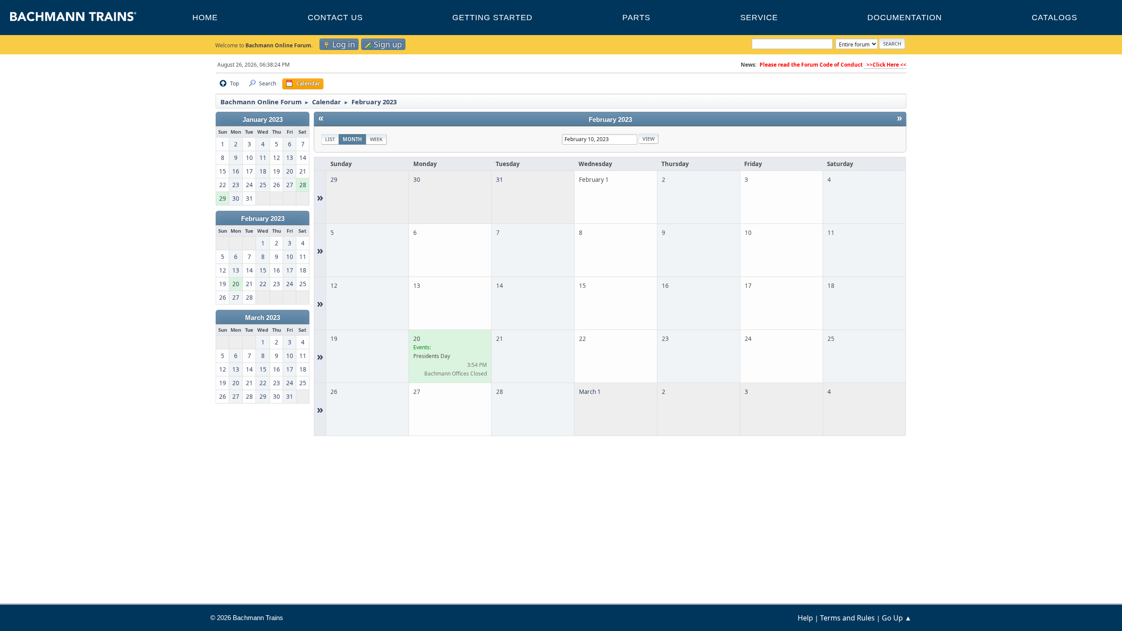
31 (499, 180)
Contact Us (335, 17)
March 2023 (262, 317)
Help (805, 618)
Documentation (904, 17)
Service (759, 17)
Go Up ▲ (897, 618)
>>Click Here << (885, 64)
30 (416, 180)
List (330, 139)
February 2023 (262, 218)
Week (376, 139)
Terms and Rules (847, 618)
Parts (636, 17)
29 (333, 180)
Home (205, 17)
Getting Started (492, 17)
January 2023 (262, 119)
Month (352, 139)
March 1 (590, 392)
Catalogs (1054, 17)
